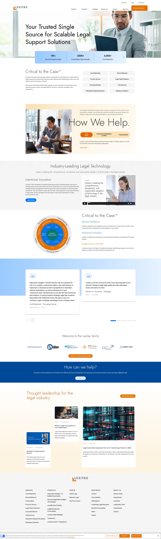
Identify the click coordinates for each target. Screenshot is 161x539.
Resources (104, 9)
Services (73, 9)
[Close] (158, 536)
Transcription (29, 501)
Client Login (73, 494)
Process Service (95, 79)
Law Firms (86, 134)
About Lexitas (118, 494)
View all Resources (128, 396)
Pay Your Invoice (75, 501)
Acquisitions (118, 497)
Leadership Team (119, 504)
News (93, 511)
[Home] (21, 8)
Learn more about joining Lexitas (80, 356)
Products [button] (51, 490)
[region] (80, 536)
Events (93, 515)
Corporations (123, 135)
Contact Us (80, 378)
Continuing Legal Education (100, 504)
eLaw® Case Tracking (54, 505)
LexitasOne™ (51, 518)
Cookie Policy (70, 537)
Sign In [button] (72, 490)
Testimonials (118, 508)
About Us (125, 9)
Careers (115, 9)
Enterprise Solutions (122, 91)
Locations (117, 501)
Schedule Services (138, 8)
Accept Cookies (136, 535)
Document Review (95, 85)
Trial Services (122, 85)
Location (95, 9)
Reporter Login (74, 497)
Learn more (31, 200)
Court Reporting (95, 73)
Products (84, 9)
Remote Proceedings (98, 508)
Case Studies (95, 497)
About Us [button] (117, 490)
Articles (94, 494)
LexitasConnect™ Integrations (57, 522)
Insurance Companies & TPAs (104, 134)
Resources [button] (95, 490)
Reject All (124, 535)
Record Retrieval (122, 73)
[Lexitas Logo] (80, 479)
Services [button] (29, 490)
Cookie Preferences (111, 535)
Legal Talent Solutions (122, 79)
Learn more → (84, 147)
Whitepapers (95, 501)
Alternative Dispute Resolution (95, 91)
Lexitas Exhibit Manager (55, 515)
